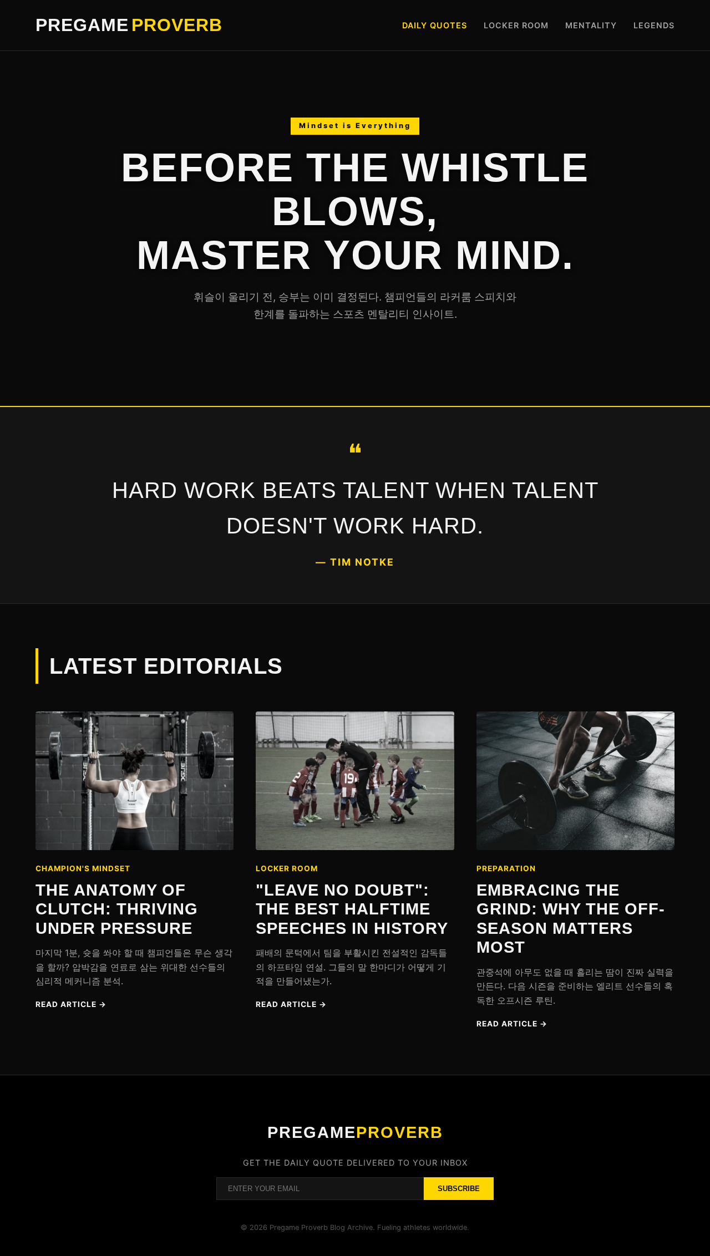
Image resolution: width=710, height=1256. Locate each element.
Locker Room (516, 25)
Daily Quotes (434, 25)
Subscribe (459, 1188)
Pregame (129, 25)
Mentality (591, 25)
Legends (653, 25)
